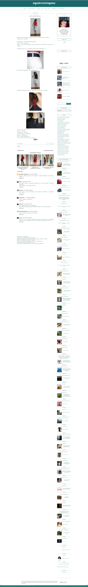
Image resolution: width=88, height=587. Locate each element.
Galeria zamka (64, 347)
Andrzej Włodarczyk (64, 187)
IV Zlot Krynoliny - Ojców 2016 (66, 516)
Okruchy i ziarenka (64, 161)
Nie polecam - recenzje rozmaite (63, 129)
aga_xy (20, 217)
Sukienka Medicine (65, 316)
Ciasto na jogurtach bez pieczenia (66, 324)
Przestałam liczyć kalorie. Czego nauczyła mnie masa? (67, 282)
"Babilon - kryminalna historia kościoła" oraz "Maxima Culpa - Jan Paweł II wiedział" (66, 84)
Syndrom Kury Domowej (64, 330)
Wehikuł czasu (65, 141)
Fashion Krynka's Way (64, 220)
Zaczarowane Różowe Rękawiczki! (47, 168)
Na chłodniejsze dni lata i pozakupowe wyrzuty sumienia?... (66, 438)
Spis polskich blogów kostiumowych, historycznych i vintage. (64, 512)
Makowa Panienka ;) (66, 90)
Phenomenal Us (54, 8)
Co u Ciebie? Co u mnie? (66, 181)
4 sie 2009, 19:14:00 (26, 181)
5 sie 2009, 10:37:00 (27, 204)
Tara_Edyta (21, 197)
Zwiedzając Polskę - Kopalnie (63, 146)
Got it (65, 582)
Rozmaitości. (64, 392)
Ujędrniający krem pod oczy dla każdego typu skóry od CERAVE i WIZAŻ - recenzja (66, 299)
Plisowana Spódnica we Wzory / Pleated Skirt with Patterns (66, 472)
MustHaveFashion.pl (23, 211)
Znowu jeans (64, 403)
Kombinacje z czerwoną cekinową (35, 168)
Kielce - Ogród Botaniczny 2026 (67, 231)
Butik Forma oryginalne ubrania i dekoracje (67, 463)
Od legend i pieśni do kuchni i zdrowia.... (67, 290)
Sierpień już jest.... (65, 333)
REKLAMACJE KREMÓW (61, 136)
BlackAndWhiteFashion (64, 468)
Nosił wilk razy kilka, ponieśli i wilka (64, 265)
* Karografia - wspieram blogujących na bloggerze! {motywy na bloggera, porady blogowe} (64, 357)
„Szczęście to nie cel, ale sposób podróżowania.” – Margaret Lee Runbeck (66, 395)
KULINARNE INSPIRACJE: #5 (66, 240)
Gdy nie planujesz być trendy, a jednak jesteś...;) (22, 168)
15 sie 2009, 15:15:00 (27, 217)
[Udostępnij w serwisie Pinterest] (52, 143)
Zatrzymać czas (65, 524)
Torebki (67, 139)
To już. (63, 541)
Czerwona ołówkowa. (66, 96)
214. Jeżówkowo (65, 341)
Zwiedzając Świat (61, 154)
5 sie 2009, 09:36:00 (30, 197)
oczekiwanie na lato (66, 412)
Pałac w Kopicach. (65, 420)
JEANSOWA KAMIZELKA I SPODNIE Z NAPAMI (64, 223)
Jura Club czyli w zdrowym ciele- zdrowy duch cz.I (66, 446)
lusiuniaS (64, 409)
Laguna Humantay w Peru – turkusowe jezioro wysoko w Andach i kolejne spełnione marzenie (64, 198)
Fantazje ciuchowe (61, 119)
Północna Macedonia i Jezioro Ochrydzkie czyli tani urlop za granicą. (66, 369)
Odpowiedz (21, 178)
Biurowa (21, 190)
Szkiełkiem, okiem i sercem (64, 228)
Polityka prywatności (31, 8)
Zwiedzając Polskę (61, 144)
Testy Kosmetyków (61, 139)
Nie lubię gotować (61, 127)
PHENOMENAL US (60, 132)
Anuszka (21, 204)
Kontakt (25, 8)
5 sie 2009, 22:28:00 (32, 211)
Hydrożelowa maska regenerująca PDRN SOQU (66, 215)
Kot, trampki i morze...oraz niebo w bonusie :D (66, 78)
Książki (59, 124)
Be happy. (64, 279)
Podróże (38, 8)
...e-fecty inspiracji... (64, 494)
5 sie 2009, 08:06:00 (28, 190)
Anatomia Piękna (65, 350)
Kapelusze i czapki (61, 122)
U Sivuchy (64, 254)
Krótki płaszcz (65, 429)
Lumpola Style (64, 477)
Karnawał (67, 122)
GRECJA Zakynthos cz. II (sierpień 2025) (64, 206)
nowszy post (20, 150)
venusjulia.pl (64, 203)
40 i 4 (63, 307)
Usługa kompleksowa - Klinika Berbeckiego (66, 488)
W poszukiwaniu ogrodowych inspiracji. (66, 173)
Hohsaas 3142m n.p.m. (66, 248)
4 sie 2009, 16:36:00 (33, 174)
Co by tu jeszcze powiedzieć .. (67, 480)
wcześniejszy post (48, 150)
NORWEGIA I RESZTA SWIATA (64, 195)
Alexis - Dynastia (65, 558)
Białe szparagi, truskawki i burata (66, 386)
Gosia (20, 181)
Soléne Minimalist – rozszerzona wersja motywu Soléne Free (67, 361)
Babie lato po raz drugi (66, 533)
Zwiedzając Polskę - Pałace (63, 149)
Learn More (61, 582)
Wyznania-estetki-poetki (64, 375)
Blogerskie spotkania (62, 117)
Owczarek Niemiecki (61, 131)
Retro (46, 8)
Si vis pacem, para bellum (64, 178)
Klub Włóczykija (64, 245)
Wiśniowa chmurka (64, 296)
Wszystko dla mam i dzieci (64, 521)
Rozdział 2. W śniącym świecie (67, 378)
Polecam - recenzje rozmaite (63, 134)
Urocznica (64, 572)
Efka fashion (64, 426)
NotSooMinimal (64, 237)
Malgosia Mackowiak (23, 174)
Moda (42, 8)
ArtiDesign (64, 485)
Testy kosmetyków (61, 8)
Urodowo (59, 141)
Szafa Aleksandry (64, 460)
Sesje (49, 8)
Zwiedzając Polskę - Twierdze (63, 151)
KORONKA (64, 502)
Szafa (19, 146)
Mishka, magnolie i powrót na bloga (66, 274)
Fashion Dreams (64, 313)
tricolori (64, 170)
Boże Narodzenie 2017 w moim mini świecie (67, 505)
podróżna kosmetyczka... (66, 497)
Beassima (64, 443)
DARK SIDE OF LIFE (65, 454)
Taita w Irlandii (64, 262)
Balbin (64, 555)
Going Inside (64, 538)
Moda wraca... (64, 124)
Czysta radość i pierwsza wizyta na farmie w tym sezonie (66, 164)
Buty (68, 117)
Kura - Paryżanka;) (65, 71)
